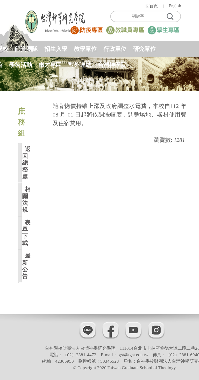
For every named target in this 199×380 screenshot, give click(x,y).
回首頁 (151, 6)
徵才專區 (50, 65)
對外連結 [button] (79, 65)
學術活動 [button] (20, 65)
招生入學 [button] (56, 49)
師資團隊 (26, 49)
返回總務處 (24, 163)
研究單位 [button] (144, 49)
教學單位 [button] (85, 49)
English (175, 6)
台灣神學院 (112, 65)
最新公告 (24, 265)
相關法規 (24, 199)
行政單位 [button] (115, 49)
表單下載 (24, 232)
